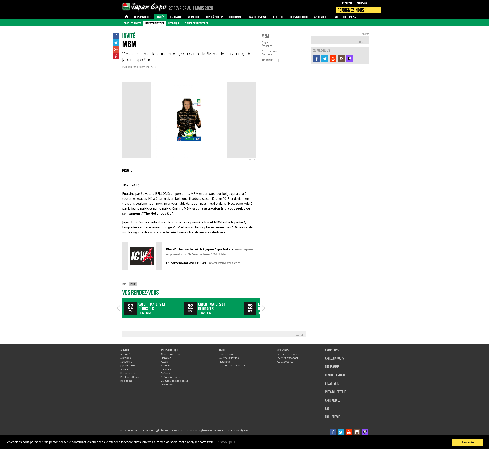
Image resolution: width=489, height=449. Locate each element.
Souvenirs (126, 361)
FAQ (327, 409)
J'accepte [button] (467, 442)
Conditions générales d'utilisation (162, 430)
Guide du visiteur (171, 354)
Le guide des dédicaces (196, 23)
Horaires (166, 358)
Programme (332, 367)
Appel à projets (334, 358)
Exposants (282, 350)
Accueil (124, 350)
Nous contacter (129, 430)
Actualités (126, 354)
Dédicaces (126, 380)
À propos (125, 358)
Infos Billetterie (335, 392)
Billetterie (332, 383)
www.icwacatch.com (224, 263)
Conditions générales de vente (205, 430)
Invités (223, 350)
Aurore (124, 369)
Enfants (165, 373)
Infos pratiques (170, 350)
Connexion (362, 3)
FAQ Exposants (284, 361)
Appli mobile (332, 400)
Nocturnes (167, 384)
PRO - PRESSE (332, 417)
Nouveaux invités (154, 23)
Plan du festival (335, 375)
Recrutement (127, 373)
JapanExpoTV (128, 365)
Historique (173, 23)
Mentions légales (238, 430)
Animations (332, 350)
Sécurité (166, 365)
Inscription (347, 3)
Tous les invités (132, 23)
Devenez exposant (287, 358)
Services (166, 369)
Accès (164, 361)
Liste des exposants (287, 354)
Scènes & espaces (171, 377)
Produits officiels (130, 377)
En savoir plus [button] (225, 442)
